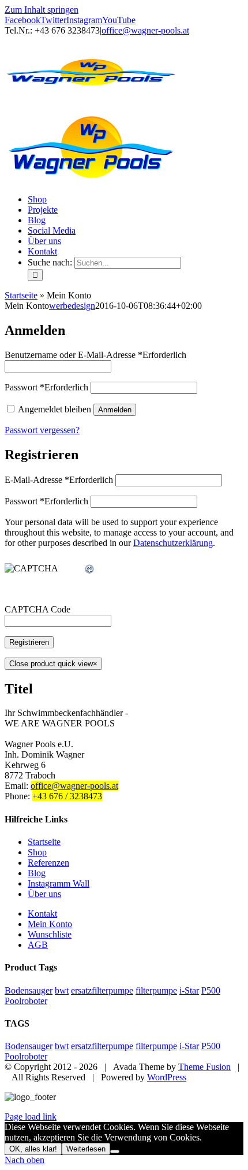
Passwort (46, 387)
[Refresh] (90, 569)
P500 (210, 990)
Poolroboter (26, 1001)
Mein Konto (50, 924)
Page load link (31, 1116)
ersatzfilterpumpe (102, 990)
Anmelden (114, 409)
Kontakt (42, 913)
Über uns (44, 894)
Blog (37, 873)
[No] (114, 1151)
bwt (62, 990)
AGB (38, 945)
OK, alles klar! (33, 1149)
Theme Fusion (204, 1067)
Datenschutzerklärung (173, 543)
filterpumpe (156, 990)
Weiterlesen (86, 1149)
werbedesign (72, 306)
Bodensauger (28, 990)
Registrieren (29, 642)
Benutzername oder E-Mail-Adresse (95, 355)
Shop (37, 852)
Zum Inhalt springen (41, 9)
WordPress (166, 1077)
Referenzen (48, 863)
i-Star (189, 990)
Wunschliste (50, 934)
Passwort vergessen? (42, 430)
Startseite (21, 295)
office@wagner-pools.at (145, 30)
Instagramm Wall (58, 883)
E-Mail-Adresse (59, 480)
